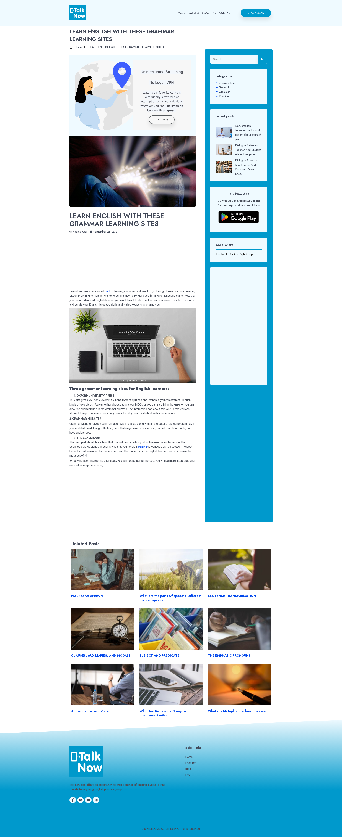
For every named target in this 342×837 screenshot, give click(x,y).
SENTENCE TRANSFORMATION (232, 596)
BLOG (205, 13)
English (109, 291)
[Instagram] (96, 800)
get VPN (162, 119)
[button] (256, 13)
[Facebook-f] (72, 800)
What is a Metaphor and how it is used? (238, 711)
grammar (143, 447)
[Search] (262, 59)
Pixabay (142, 380)
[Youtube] (88, 800)
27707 (132, 380)
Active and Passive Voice (90, 711)
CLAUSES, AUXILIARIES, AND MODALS (101, 655)
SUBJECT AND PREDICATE (159, 655)
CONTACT (225, 13)
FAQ (214, 13)
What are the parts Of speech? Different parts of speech (170, 598)
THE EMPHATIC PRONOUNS (229, 655)
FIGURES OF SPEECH (87, 596)
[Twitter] (80, 800)
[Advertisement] (132, 259)
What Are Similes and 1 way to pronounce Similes (162, 713)
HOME (181, 13)
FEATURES (193, 13)
